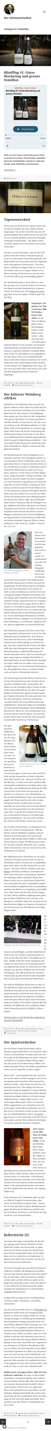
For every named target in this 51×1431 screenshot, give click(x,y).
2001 (40, 383)
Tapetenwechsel (17, 219)
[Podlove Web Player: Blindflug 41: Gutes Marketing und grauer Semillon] (25, 117)
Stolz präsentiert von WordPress (15, 1428)
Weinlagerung (40, 1309)
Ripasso (7, 871)
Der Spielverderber (20, 1042)
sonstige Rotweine (24, 383)
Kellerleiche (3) (16, 1235)
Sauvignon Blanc (31, 1029)
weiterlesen (10, 170)
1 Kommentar (11, 1033)
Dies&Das (21, 1029)
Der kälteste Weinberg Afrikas (22, 396)
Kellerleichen (22, 1413)
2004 (40, 1224)
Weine (33, 383)
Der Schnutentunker (17, 18)
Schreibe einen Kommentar (23, 385)
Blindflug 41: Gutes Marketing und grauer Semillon (22, 76)
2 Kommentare (11, 178)
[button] (4, 1426)
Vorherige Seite (3, 1422)
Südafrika (7, 385)
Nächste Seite (48, 1422)
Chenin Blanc (24, 1031)
